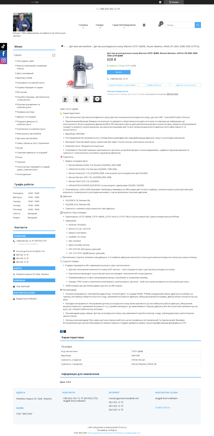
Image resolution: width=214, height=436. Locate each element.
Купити (119, 72)
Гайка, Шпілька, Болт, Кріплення (33, 143)
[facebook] (61, 332)
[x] (64, 332)
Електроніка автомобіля (29, 133)
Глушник (21, 161)
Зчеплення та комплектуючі (31, 129)
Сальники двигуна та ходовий (32, 152)
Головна (83, 24)
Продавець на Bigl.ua (107, 430)
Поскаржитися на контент (101, 433)
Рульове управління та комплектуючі (28, 106)
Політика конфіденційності (127, 433)
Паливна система (25, 111)
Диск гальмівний (25, 73)
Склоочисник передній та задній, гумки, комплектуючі (33, 168)
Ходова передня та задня (30, 87)
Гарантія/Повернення (124, 24)
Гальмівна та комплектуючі (30, 82)
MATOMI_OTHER (24, 78)
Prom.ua (122, 427)
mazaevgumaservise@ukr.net (30, 251)
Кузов (20, 147)
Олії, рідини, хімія (25, 61)
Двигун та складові (26, 116)
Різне (19, 157)
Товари (99, 24)
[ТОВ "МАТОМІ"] (22, 22)
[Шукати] (198, 25)
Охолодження (24, 174)
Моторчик (22, 92)
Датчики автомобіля (80, 46)
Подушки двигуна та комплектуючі (27, 123)
